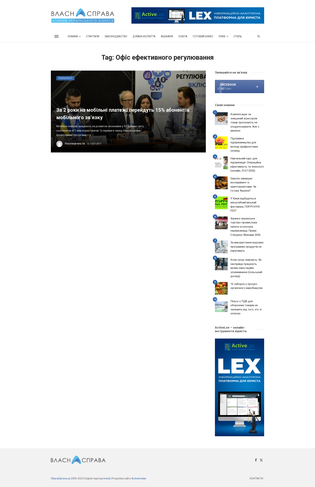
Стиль (238, 36)
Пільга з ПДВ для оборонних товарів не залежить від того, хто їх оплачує (246, 307)
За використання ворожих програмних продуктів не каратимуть (246, 246)
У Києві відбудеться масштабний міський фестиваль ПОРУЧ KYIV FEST (245, 204)
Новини (73, 36)
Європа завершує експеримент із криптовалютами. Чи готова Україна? (243, 184)
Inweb (107, 478)
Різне (222, 36)
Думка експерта (144, 36)
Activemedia (138, 478)
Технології (65, 78)
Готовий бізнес (203, 36)
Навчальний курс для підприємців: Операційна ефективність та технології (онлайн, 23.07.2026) (247, 164)
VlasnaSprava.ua (60, 478)
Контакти (256, 478)
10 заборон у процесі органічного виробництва (246, 286)
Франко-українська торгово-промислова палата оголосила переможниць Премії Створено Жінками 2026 (245, 226)
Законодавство (116, 36)
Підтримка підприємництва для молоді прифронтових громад (244, 144)
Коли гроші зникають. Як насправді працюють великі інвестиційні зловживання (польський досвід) (246, 268)
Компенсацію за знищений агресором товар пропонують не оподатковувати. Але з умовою (244, 122)
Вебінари (167, 36)
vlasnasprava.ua (75, 143)
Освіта (182, 36)
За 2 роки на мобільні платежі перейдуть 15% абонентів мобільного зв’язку (123, 113)
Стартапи (92, 36)
